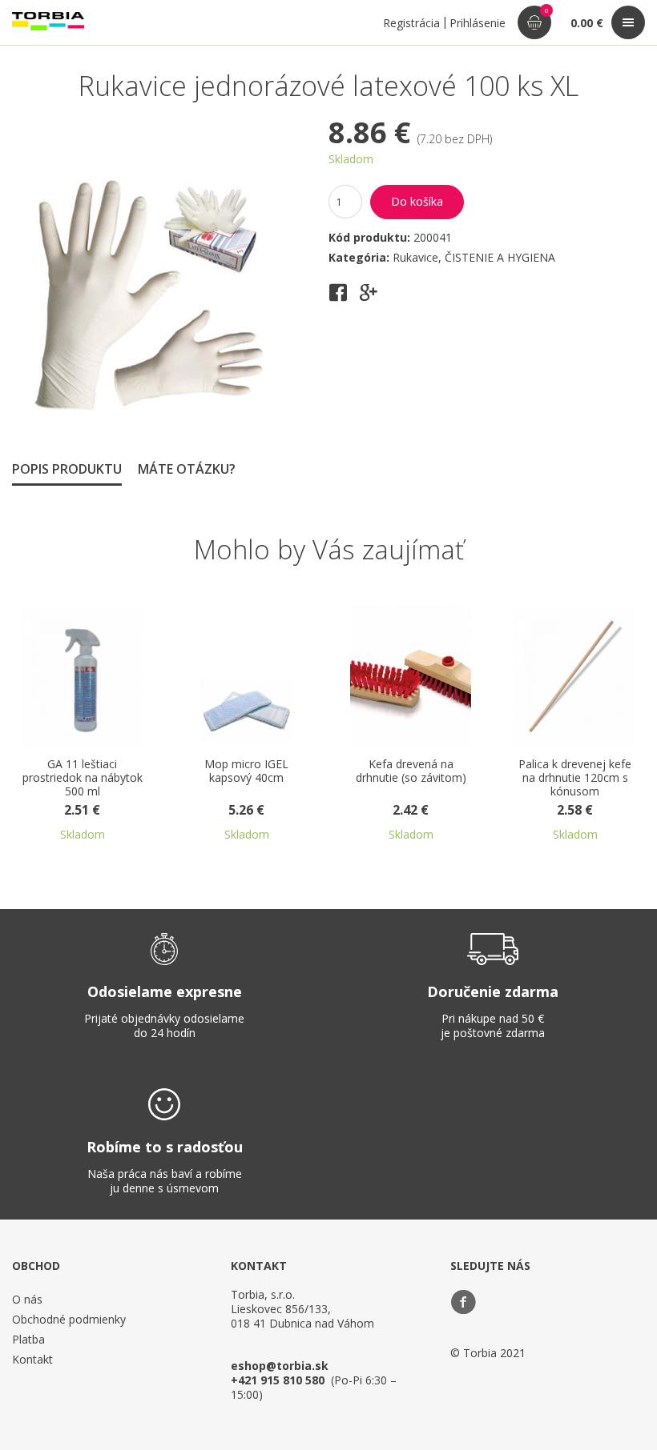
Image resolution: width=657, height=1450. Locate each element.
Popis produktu (67, 469)
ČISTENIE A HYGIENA (500, 257)
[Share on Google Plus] (368, 297)
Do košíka (417, 201)
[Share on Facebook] (338, 297)
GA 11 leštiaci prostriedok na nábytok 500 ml (82, 778)
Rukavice (415, 257)
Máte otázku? (187, 469)
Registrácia (411, 22)
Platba (28, 1339)
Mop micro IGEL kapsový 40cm (246, 771)
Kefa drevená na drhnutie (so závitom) (411, 771)
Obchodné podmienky (69, 1319)
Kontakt (32, 1359)
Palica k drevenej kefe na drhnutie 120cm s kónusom (574, 778)
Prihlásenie (477, 22)
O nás (27, 1299)
